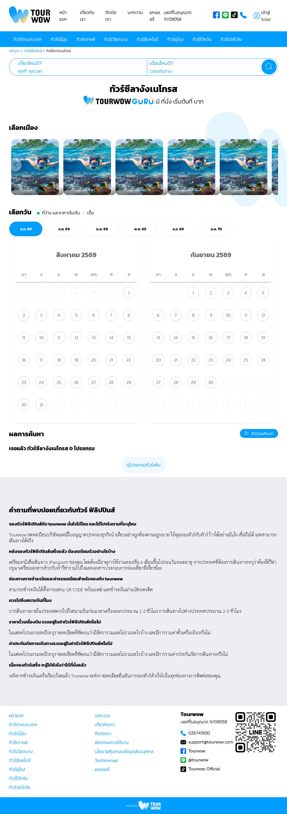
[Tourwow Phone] (244, 16)
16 (24, 359)
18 (59, 359)
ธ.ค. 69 (178, 229)
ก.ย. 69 (64, 229)
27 (41, 292)
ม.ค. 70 (216, 229)
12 (76, 337)
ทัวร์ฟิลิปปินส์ (33, 50)
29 (76, 292)
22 (128, 359)
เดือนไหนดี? (161, 63)
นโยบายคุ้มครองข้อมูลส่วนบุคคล (124, 751)
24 (41, 382)
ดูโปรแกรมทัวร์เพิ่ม (143, 464)
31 (111, 292)
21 (111, 359)
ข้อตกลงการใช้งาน (112, 742)
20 (93, 359)
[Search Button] (269, 66)
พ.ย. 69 (140, 229)
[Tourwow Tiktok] (235, 15)
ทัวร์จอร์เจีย (231, 39)
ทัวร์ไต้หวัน (202, 39)
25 (59, 382)
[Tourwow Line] (226, 16)
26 (23, 292)
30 (93, 292)
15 (129, 337)
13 (94, 337)
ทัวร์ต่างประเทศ (27, 39)
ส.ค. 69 (26, 229)
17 (41, 359)
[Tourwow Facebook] (217, 16)
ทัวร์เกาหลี (86, 39)
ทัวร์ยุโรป (175, 39)
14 (111, 337)
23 (24, 382)
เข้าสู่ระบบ (265, 15)
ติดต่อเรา (110, 15)
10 (41, 337)
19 (76, 359)
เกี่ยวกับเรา (105, 724)
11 (58, 337)
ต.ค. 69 (102, 229)
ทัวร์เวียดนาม (116, 39)
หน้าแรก (63, 15)
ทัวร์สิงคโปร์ (147, 39)
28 (58, 292)
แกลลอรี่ (102, 769)
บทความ (135, 12)
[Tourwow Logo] (29, 15)
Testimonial (106, 760)
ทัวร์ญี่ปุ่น (59, 39)
